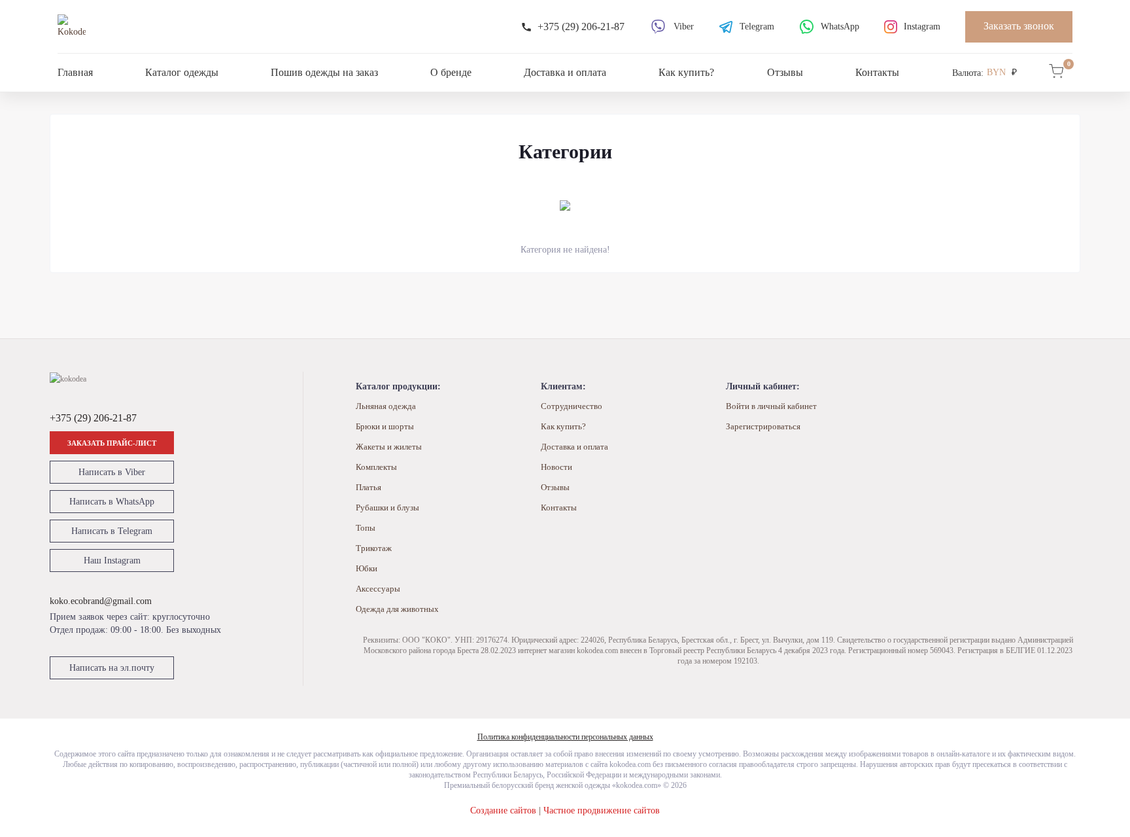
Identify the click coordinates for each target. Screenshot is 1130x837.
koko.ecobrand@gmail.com (101, 601)
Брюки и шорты (385, 426)
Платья (368, 487)
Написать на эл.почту (111, 668)
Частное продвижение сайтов (601, 810)
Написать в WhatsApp (111, 502)
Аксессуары (378, 589)
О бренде (450, 72)
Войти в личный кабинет (771, 406)
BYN (996, 72)
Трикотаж (374, 548)
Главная (75, 72)
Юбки (366, 568)
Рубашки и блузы (387, 507)
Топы (365, 528)
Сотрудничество (571, 406)
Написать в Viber (111, 472)
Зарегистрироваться (763, 426)
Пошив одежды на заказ (324, 72)
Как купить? (686, 72)
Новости (556, 467)
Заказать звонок (1019, 25)
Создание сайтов (503, 810)
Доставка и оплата (565, 72)
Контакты (877, 72)
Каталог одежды (181, 72)
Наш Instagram (112, 560)
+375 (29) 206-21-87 (93, 417)
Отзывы (785, 72)
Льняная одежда (386, 406)
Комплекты (376, 467)
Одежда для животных (397, 609)
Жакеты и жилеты (389, 447)
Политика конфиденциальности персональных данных (565, 736)
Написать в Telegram (111, 531)
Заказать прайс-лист (111, 443)
